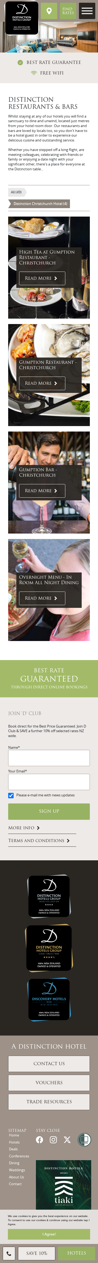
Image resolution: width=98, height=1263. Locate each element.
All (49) (16, 192)
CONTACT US (49, 1064)
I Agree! (49, 1234)
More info (21, 828)
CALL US (9, 1253)
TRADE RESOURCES (49, 1102)
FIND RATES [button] (68, 11)
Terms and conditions (36, 841)
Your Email (16, 771)
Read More (38, 279)
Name (13, 747)
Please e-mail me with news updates (45, 795)
